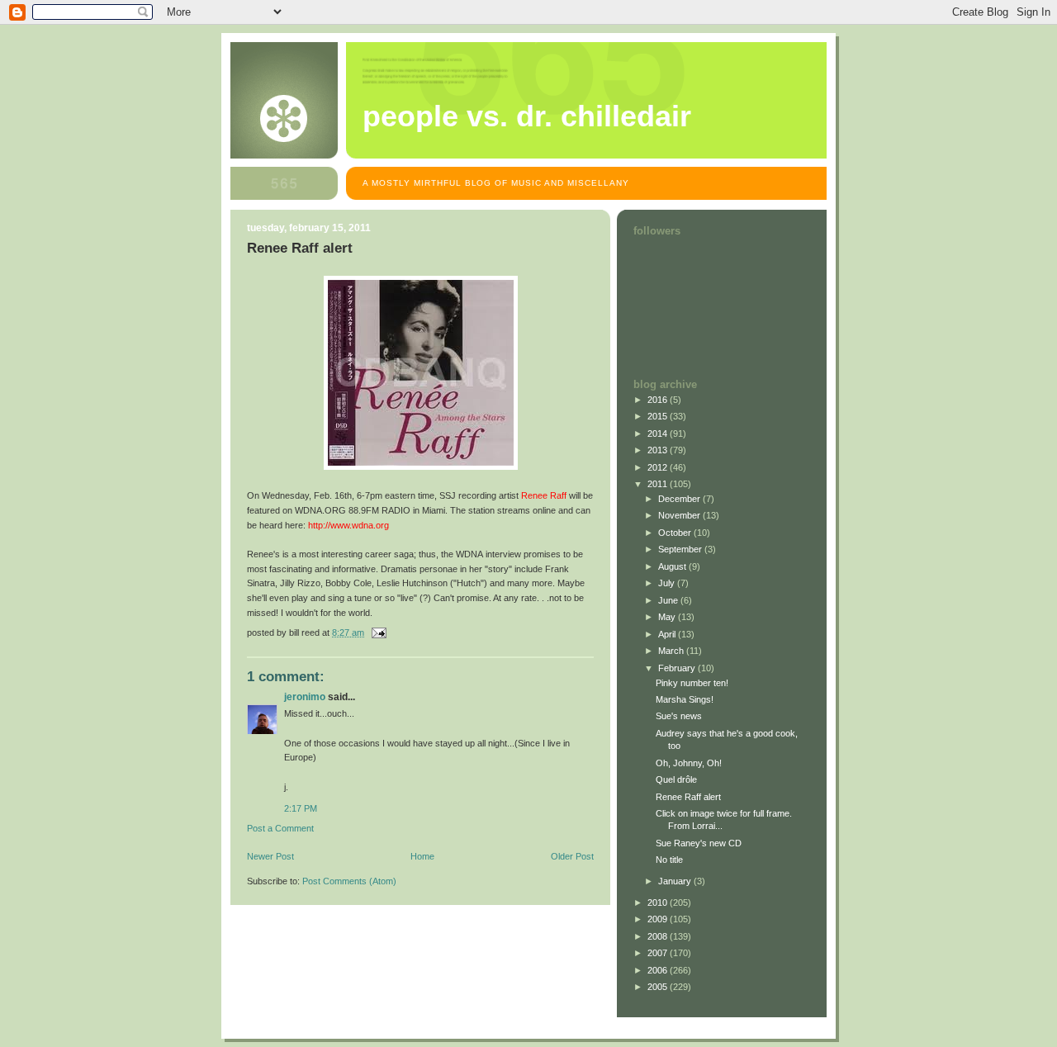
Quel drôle (676, 779)
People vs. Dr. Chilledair (527, 116)
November (680, 515)
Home (422, 856)
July (667, 583)
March (672, 651)
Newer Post (270, 856)
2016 (658, 400)
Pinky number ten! (692, 683)
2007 (658, 953)
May (668, 617)
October (676, 533)
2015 (658, 416)
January (676, 881)
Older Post (572, 856)
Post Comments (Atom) (349, 881)
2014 (658, 433)
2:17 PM (300, 808)
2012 (658, 467)
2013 (658, 450)
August (673, 566)
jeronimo (304, 697)
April (668, 634)
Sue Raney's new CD (699, 843)
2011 (658, 484)
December (680, 499)
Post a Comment (280, 828)
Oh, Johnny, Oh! (689, 763)
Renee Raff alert (688, 797)
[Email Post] (378, 632)
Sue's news (679, 716)
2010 (658, 902)
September (681, 549)
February (678, 668)
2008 (658, 936)
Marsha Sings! (684, 699)
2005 (658, 987)
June (669, 600)
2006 (658, 970)
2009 (658, 919)
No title (669, 860)
